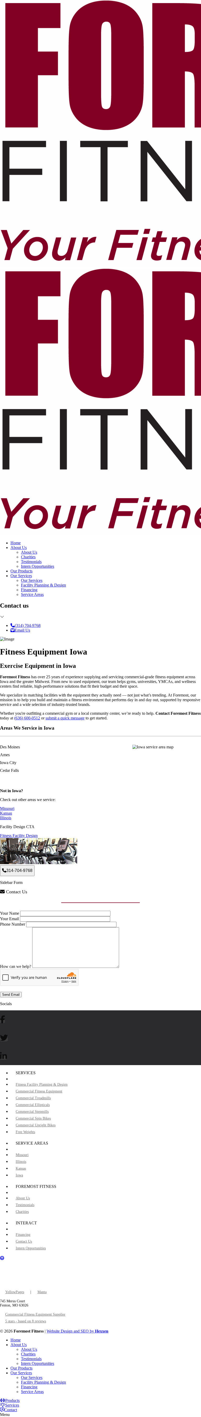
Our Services (21, 575)
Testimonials (31, 561)
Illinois (5, 818)
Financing (29, 590)
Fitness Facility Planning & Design (42, 1084)
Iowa (19, 1175)
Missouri (7, 808)
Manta (42, 1292)
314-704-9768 (19, 870)
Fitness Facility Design (19, 835)
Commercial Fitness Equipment (39, 1091)
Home (15, 543)
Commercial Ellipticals (33, 1105)
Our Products (21, 571)
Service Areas (32, 594)
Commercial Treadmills (33, 1098)
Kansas (6, 813)
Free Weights (25, 1132)
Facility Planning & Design (43, 585)
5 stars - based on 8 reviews (25, 1321)
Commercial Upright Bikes (35, 1125)
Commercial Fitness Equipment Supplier (35, 1314)
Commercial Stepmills (32, 1112)
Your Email (9, 919)
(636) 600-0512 (27, 718)
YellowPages (14, 1292)
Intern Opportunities (37, 566)
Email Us (22, 630)
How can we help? (15, 966)
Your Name (9, 913)
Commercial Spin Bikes (33, 1118)
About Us (18, 547)
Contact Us (24, 1241)
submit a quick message (65, 718)
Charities (28, 557)
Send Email (11, 995)
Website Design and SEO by (77, 1331)
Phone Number (12, 924)
